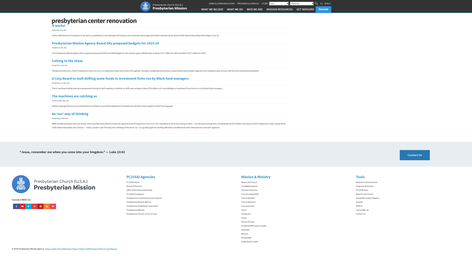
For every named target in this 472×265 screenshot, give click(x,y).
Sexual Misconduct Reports (367, 198)
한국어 (327, 3)
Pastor (244, 218)
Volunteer (245, 229)
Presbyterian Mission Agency (138, 202)
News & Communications (222, 3)
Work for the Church (364, 194)
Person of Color (247, 221)
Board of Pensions (134, 186)
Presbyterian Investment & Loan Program (144, 198)
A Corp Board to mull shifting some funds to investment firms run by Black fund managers (120, 78)
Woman (244, 233)
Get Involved (305, 9)
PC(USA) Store (362, 190)
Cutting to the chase (67, 61)
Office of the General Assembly (139, 190)
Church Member (248, 198)
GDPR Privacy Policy (95, 248)
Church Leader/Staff (250, 194)
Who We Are (255, 9)
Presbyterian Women (135, 210)
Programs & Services (248, 3)
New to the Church (249, 182)
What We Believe (212, 9)
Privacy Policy (51, 248)
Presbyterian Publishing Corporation (142, 206)
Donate (323, 9)
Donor (244, 210)
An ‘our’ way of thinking (70, 114)
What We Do (235, 9)
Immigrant (246, 213)
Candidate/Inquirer (249, 186)
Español (359, 202)
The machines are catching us (74, 96)
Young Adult (246, 237)
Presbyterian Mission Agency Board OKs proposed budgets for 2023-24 (105, 43)
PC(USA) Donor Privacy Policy (72, 248)
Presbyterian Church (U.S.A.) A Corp (141, 213)
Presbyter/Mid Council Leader (253, 225)
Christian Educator (249, 190)
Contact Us (415, 155)
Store (265, 3)
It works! (59, 25)
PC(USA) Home (132, 182)
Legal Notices (111, 248)
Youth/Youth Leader (249, 241)
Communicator (247, 206)
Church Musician (248, 202)
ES (321, 3)
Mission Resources (279, 9)
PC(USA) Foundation (135, 194)
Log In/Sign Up (362, 210)
